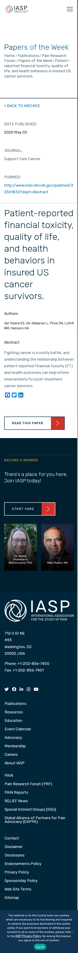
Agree (40, 946)
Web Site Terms (18, 889)
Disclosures (15, 855)
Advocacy (13, 738)
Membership (15, 746)
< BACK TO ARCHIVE (22, 106)
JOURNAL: (13, 150)
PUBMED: (12, 177)
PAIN (9, 776)
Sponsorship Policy (21, 881)
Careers (11, 755)
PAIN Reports (16, 793)
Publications (15, 704)
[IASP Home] (16, 9)
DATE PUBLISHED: (20, 124)
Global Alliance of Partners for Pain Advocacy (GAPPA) (35, 820)
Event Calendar (18, 729)
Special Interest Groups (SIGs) (30, 810)
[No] (73, 932)
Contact (12, 838)
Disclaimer (14, 847)
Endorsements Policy (23, 864)
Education (13, 721)
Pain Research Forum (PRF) (28, 784)
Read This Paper (27, 423)
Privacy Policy (17, 872)
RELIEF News (16, 801)
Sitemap (12, 898)
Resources (14, 712)
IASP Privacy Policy (28, 936)
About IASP (15, 763)
